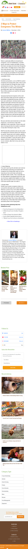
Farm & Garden (8, 19)
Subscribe (17, 7)
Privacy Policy (14, 528)
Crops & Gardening (16, 19)
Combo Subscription (14, 10)
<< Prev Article (6, 302)
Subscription (20, 516)
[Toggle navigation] (3, 15)
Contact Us (14, 12)
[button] (24, 277)
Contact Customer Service (14, 539)
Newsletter (23, 10)
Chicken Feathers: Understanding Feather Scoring (13, 395)
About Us (15, 526)
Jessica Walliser (6, 30)
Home (3, 19)
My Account (5, 10)
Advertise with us (14, 536)
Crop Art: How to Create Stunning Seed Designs (12, 418)
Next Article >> (22, 302)
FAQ (14, 541)
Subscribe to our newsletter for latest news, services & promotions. (12, 355)
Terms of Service (14, 530)
